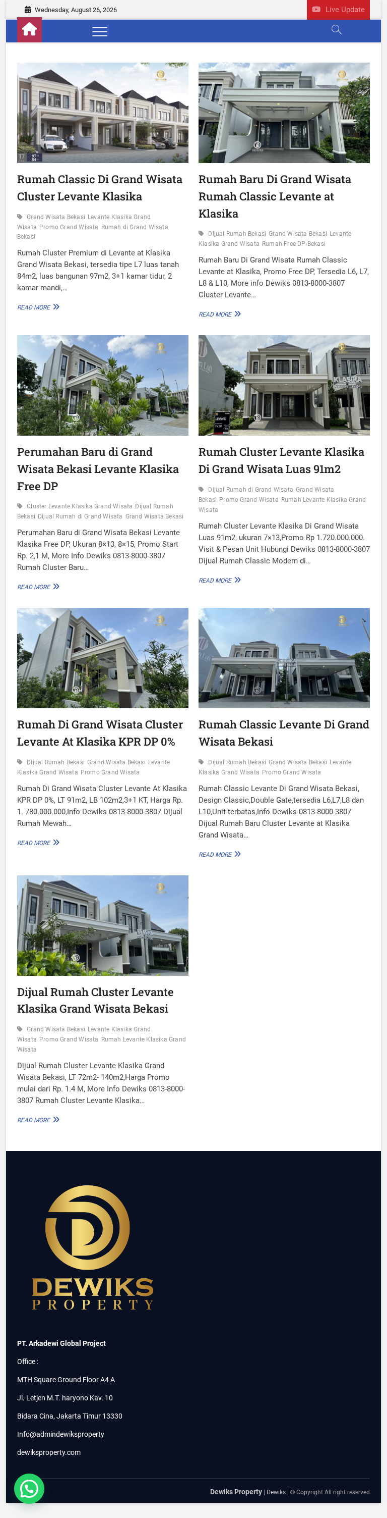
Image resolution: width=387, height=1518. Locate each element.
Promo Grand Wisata (69, 227)
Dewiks (276, 1492)
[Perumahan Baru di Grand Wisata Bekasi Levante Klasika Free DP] (102, 385)
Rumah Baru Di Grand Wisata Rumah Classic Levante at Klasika (275, 196)
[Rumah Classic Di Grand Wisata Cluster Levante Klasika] (102, 113)
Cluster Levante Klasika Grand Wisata (80, 506)
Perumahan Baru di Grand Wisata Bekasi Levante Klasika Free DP (98, 468)
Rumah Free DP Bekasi (294, 243)
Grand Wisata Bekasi (56, 217)
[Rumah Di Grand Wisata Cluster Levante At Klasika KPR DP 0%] (102, 658)
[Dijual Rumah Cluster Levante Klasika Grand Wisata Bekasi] (102, 925)
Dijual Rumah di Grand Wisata (80, 516)
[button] (29, 1489)
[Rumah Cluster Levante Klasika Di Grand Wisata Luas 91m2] (284, 385)
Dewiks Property (236, 1492)
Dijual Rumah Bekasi (237, 233)
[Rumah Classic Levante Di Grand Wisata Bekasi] (284, 658)
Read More (36, 307)
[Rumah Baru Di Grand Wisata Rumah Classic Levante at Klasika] (284, 113)
